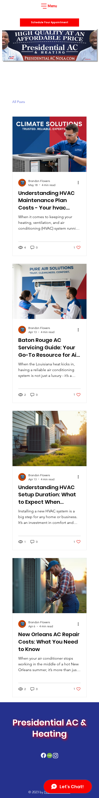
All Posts (18, 102)
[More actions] (80, 183)
